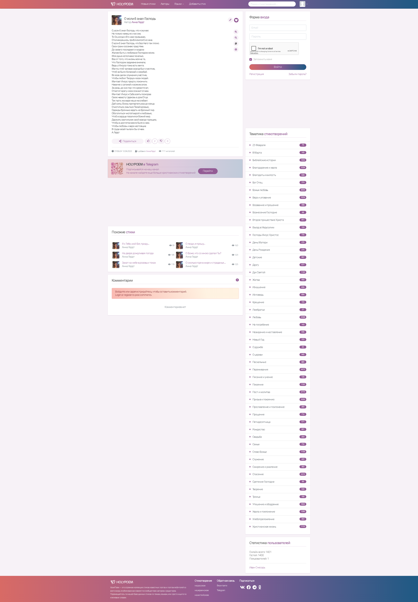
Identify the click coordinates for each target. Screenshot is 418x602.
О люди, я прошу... (195, 243)
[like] (148, 141)
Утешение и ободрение (278, 504)
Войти (278, 67)
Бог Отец (278, 182)
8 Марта (278, 152)
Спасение (278, 474)
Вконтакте (222, 585)
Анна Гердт (138, 22)
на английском (202, 595)
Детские (278, 257)
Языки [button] (178, 4)
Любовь (278, 317)
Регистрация (256, 74)
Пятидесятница (278, 422)
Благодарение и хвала (278, 167)
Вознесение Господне (278, 212)
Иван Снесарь (257, 567)
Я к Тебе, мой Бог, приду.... (135, 243)
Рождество (278, 429)
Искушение (278, 287)
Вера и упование (278, 197)
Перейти (208, 171)
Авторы (165, 4)
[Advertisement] (175, 203)
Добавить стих (197, 4)
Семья (278, 444)
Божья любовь (278, 190)
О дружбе (278, 347)
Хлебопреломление (278, 519)
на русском (200, 585)
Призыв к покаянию (278, 399)
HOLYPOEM (134, 164)
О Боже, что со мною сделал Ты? (203, 253)
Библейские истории (278, 160)
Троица (278, 496)
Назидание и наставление (278, 332)
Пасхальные (278, 362)
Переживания (278, 369)
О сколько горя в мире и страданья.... (205, 262)
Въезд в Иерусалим (278, 227)
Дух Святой (278, 272)
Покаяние (278, 384)
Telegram (221, 590)
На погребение (278, 324)
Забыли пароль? (297, 74)
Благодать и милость (278, 175)
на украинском (202, 590)
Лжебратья (278, 309)
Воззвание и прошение (278, 205)
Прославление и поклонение (278, 407)
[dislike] (161, 141)
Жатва (278, 280)
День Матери (278, 242)
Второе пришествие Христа (278, 220)
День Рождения (278, 250)
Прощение (278, 414)
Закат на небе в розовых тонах (139, 262)
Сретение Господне (278, 481)
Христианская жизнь (278, 526)
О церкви (278, 354)
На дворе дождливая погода (137, 253)
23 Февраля (278, 145)
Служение (278, 459)
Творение (278, 489)
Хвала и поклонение (278, 511)
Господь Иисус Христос (278, 235)
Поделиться (129, 141)
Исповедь (278, 294)
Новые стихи (148, 4)
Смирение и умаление (278, 467)
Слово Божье (278, 452)
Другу (278, 265)
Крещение (278, 302)
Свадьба (278, 437)
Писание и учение (278, 377)
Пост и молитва (278, 392)
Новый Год (278, 339)
